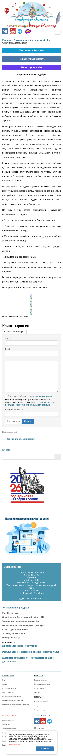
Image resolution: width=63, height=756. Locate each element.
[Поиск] (58, 457)
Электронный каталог (9, 728)
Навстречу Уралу (11, 637)
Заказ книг (6, 724)
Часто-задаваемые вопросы (11, 696)
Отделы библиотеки (9, 688)
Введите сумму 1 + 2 (15, 409)
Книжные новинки (40, 680)
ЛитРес (4, 737)
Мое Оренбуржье (10, 613)
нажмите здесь (14, 744)
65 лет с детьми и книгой (15, 629)
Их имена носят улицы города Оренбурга (23, 625)
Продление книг (8, 720)
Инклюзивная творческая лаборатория (15, 704)
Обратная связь (39, 728)
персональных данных (42, 396)
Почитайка (37, 692)
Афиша (4, 684)
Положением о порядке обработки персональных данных (29, 403)
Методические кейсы (41, 706)
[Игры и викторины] (28, 31)
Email (7, 349)
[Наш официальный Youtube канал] (13, 31)
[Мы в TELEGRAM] (20, 31)
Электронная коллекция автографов (20, 621)
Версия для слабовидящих (20, 439)
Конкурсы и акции (40, 710)
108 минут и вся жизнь (13, 633)
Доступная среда (8, 692)
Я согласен (45, 749)
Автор (8, 338)
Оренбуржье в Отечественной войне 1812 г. (24, 617)
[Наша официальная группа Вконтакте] (5, 31)
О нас (4, 680)
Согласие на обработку (30, 396)
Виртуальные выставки (42, 684)
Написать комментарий (14, 332)
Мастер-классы (39, 688)
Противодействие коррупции (12, 700)
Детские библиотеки (41, 702)
